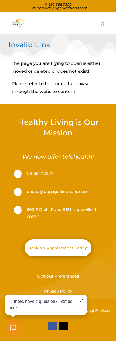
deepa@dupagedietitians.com (57, 191)
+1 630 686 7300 (58, 4)
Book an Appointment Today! (58, 248)
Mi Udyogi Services (93, 310)
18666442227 (40, 173)
